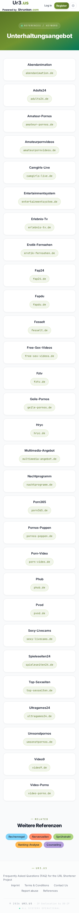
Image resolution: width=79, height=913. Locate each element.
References (50, 890)
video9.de (39, 767)
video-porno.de (39, 793)
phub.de (39, 587)
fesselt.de (39, 330)
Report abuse (29, 890)
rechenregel (17, 836)
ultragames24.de (39, 716)
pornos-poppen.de (39, 536)
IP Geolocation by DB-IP (53, 903)
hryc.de (39, 433)
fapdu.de (39, 304)
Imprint (15, 885)
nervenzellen (40, 836)
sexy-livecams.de (39, 639)
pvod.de (39, 613)
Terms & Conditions (37, 885)
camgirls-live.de (39, 176)
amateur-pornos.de (39, 124)
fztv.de (39, 381)
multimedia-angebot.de (39, 459)
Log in (48, 5)
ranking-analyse (28, 844)
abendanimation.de (39, 73)
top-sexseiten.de (39, 690)
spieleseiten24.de (39, 664)
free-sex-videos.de (39, 356)
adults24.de (39, 98)
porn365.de (39, 510)
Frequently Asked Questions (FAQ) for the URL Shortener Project (39, 877)
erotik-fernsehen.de (39, 253)
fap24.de (39, 279)
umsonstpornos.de (39, 742)
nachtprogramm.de (39, 484)
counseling (54, 844)
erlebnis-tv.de (39, 227)
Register (61, 5)
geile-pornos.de (39, 407)
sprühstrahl (63, 836)
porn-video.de (39, 562)
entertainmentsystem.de (39, 201)
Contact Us (61, 885)
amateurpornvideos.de (39, 150)
